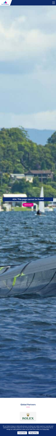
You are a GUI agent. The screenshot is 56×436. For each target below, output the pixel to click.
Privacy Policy (46, 429)
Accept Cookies (22, 433)
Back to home (28, 204)
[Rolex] (28, 416)
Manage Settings (33, 433)
